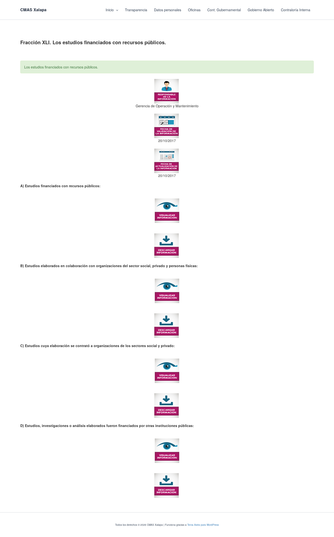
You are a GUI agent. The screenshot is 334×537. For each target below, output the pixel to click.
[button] (116, 10)
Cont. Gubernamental (224, 9)
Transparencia (136, 9)
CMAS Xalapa (33, 9)
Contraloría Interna (295, 9)
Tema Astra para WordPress (203, 524)
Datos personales (167, 9)
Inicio (110, 9)
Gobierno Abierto (261, 9)
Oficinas (194, 9)
